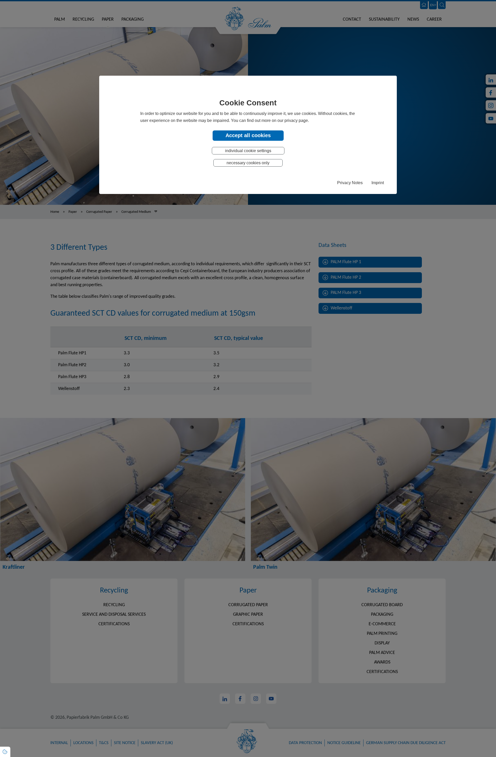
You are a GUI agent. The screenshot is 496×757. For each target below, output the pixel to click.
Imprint (377, 182)
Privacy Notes (350, 182)
